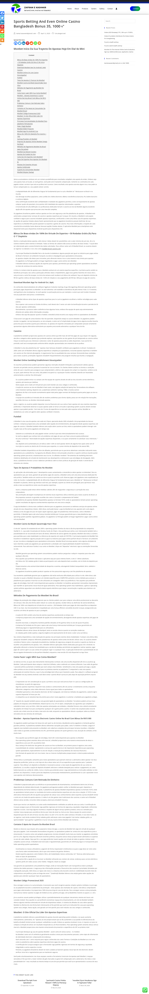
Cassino (20, 70)
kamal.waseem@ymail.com (26, 33)
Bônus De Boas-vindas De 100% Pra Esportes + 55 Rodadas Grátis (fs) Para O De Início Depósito (32, 62)
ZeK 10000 (126, 63)
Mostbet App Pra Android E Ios (27, 131)
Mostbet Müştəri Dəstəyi (25, 172)
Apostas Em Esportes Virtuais (27, 165)
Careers (93, 9)
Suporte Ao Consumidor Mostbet (28, 170)
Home (69, 9)
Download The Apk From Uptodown (27, 981)
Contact (110, 9)
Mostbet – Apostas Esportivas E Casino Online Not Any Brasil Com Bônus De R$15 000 (31, 98)
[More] (39, 43)
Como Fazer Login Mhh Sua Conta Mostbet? (32, 93)
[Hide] (1, 44)
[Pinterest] (27, 43)
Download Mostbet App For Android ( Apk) (31, 67)
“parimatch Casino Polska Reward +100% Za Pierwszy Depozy (55, 982)
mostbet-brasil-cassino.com (51, 249)
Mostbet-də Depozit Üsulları (26, 152)
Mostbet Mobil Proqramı (25, 129)
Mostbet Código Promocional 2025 (28, 113)
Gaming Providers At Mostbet (27, 139)
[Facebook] (15, 43)
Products (85, 9)
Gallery (101, 9)
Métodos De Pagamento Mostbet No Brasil (31, 147)
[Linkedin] (23, 43)
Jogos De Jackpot (22, 149)
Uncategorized (60, 33)
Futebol (19, 78)
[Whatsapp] (35, 43)
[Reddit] (31, 43)
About (77, 9)
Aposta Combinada (23, 167)
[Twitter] (19, 43)
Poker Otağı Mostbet (24, 126)
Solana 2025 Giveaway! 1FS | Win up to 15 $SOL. (118, 32)
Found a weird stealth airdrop (113, 46)
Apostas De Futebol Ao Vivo (26, 154)
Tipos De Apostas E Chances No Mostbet (31, 80)
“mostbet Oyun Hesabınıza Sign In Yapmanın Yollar (84, 981)
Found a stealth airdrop (111, 42)
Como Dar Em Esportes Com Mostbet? (30, 157)
